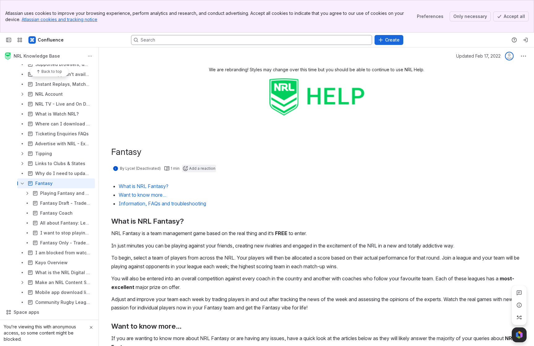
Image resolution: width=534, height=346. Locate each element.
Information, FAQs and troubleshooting (162, 203)
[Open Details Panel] (519, 305)
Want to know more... (142, 195)
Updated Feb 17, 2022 (478, 56)
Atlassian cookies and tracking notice (59, 19)
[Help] (514, 40)
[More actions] (90, 56)
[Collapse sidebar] (9, 40)
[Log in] (525, 40)
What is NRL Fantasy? (143, 186)
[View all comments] (519, 293)
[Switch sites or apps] (20, 40)
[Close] (91, 327)
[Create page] (519, 317)
